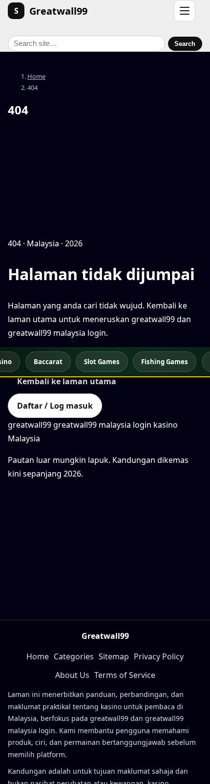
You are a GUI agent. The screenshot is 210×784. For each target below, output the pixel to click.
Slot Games (102, 361)
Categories (74, 656)
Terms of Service (124, 675)
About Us (72, 675)
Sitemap (114, 656)
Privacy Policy (159, 656)
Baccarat (48, 361)
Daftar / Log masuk (55, 405)
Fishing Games (164, 361)
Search (184, 43)
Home (36, 76)
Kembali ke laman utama (66, 381)
